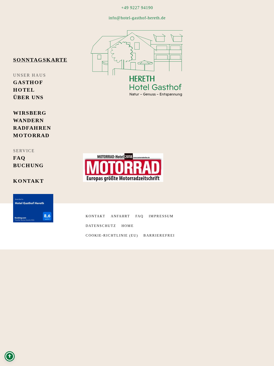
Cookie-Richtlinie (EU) (112, 235)
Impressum (161, 216)
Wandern (28, 120)
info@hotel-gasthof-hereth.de (137, 18)
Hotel (24, 90)
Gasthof (28, 82)
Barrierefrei (159, 235)
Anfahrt (120, 216)
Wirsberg (30, 113)
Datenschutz (101, 226)
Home (127, 226)
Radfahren (32, 128)
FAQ (19, 158)
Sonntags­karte (40, 60)
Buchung (28, 165)
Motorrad (31, 135)
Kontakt (28, 181)
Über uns (28, 97)
